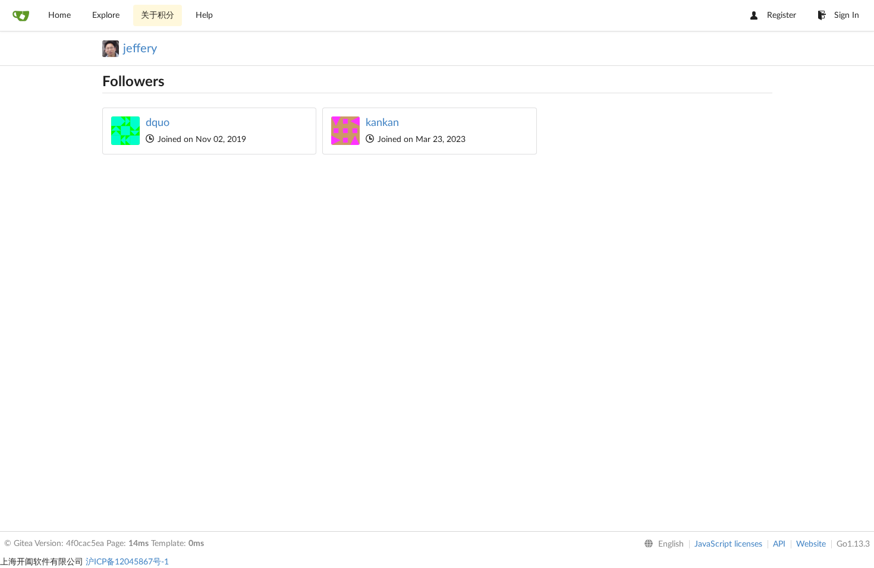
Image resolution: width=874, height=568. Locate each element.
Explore (106, 15)
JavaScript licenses (728, 544)
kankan (382, 123)
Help (204, 15)
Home (59, 15)
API (779, 544)
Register (781, 15)
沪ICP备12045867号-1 (127, 562)
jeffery (140, 49)
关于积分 (157, 15)
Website (811, 544)
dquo (157, 123)
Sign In (846, 15)
